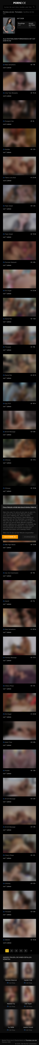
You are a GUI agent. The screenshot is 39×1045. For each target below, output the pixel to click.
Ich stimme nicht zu (29, 537)
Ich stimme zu (10, 537)
